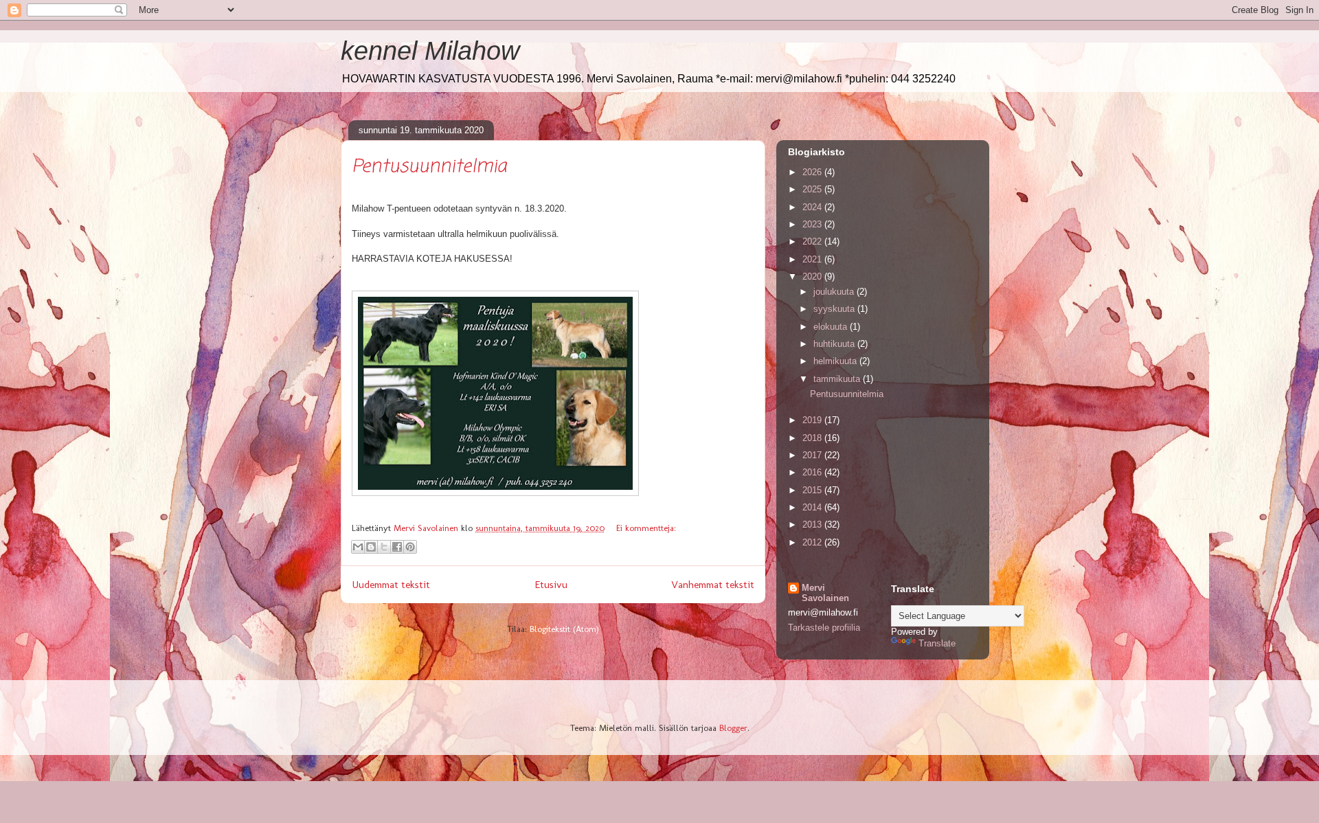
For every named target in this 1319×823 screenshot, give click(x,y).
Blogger (733, 728)
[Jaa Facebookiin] (397, 547)
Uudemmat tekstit (391, 584)
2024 (813, 207)
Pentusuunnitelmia (429, 167)
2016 (813, 472)
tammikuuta (838, 379)
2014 (813, 507)
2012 (813, 542)
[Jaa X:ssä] (384, 547)
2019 (813, 420)
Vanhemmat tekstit (712, 584)
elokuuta (831, 327)
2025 (813, 189)
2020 (813, 276)
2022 (813, 241)
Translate (937, 643)
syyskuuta (835, 309)
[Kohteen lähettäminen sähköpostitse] (358, 547)
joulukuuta (835, 291)
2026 (813, 172)
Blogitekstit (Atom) (564, 629)
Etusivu (550, 584)
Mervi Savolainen (825, 593)
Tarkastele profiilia (824, 627)
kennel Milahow (430, 50)
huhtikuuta (835, 344)
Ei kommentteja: (646, 528)
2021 (813, 259)
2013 (813, 524)
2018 (813, 438)
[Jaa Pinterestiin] (410, 547)
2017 (813, 455)
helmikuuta (836, 361)
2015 (813, 490)
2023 (813, 224)
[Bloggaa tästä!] (371, 547)
